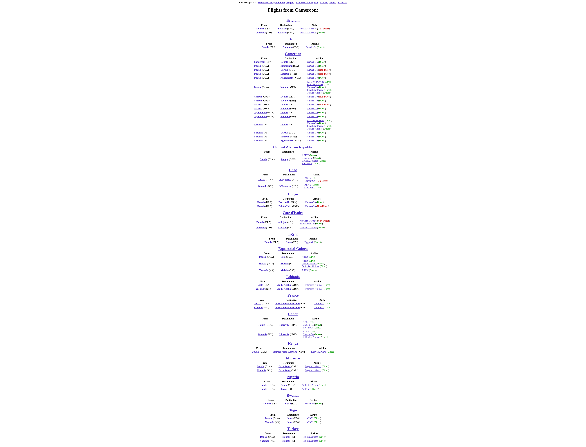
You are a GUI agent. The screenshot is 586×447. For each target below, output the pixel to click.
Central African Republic (293, 147)
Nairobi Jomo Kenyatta (285, 351)
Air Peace (306, 389)
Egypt (293, 234)
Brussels (282, 28)
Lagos (284, 389)
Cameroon (293, 54)
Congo (293, 194)
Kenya (293, 344)
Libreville (284, 325)
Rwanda (293, 395)
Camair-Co (311, 47)
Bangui (284, 159)
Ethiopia (293, 277)
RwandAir (307, 163)
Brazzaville (284, 202)
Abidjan (282, 222)
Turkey (293, 429)
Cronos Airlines (309, 263)
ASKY (305, 155)
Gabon (293, 314)
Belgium (293, 20)
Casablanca (285, 366)
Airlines (324, 2)
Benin (293, 39)
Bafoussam (259, 62)
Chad (293, 170)
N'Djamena (285, 179)
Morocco (293, 358)
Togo (293, 410)
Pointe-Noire (285, 206)
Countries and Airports (307, 2)
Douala (260, 28)
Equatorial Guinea (293, 249)
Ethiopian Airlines (310, 266)
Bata (283, 257)
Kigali (288, 403)
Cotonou (287, 47)
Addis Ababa (284, 285)
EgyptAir (308, 242)
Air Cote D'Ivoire (315, 81)
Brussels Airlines (308, 28)
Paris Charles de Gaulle (287, 303)
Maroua (284, 73)
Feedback (342, 2)
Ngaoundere (286, 77)
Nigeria (293, 377)
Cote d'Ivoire (293, 213)
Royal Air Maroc (315, 90)
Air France (319, 303)
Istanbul (286, 437)
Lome (290, 418)
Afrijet (305, 257)
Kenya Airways (307, 223)
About (332, 2)
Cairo (289, 242)
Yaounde (261, 32)
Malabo (285, 263)
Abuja (284, 385)
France (293, 295)
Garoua (284, 69)
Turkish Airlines (314, 92)
